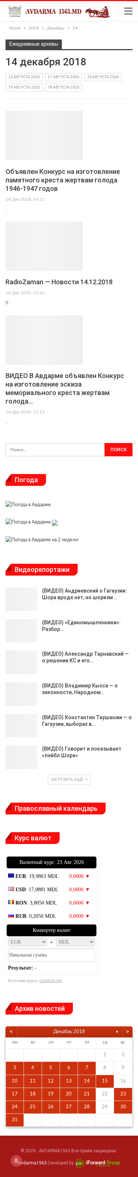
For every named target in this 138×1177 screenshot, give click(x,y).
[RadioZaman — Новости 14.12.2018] (44, 246)
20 (69, 1094)
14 (87, 1081)
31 (15, 1120)
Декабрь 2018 (69, 1031)
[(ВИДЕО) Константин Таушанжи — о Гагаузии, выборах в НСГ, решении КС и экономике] (21, 726)
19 (51, 1094)
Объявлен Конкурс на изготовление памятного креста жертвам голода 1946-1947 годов (63, 180)
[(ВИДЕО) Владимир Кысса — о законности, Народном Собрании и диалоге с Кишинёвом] (21, 694)
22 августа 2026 (24, 77)
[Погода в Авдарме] (28, 506)
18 (33, 1094)
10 (15, 1081)
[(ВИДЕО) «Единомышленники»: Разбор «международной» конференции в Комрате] (21, 631)
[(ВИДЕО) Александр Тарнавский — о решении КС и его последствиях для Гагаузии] (21, 662)
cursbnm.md (50, 980)
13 (69, 1081)
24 (15, 1107)
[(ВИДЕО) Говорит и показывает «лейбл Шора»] (21, 757)
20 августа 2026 (102, 77)
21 (87, 1094)
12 (51, 1081)
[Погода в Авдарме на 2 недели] (42, 540)
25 (33, 1107)
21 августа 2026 (63, 77)
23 (123, 1094)
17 (15, 1094)
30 (123, 1107)
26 (51, 1107)
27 (69, 1107)
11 (33, 1081)
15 (105, 1081)
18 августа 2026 (63, 87)
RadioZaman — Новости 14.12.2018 (59, 282)
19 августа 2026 (24, 87)
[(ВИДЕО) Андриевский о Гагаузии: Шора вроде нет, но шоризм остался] (21, 599)
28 (87, 1107)
